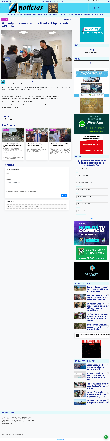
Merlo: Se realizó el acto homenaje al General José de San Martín (35, 144)
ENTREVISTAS (27, 15)
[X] (94, 1)
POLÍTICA (34, 15)
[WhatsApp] (91, 1)
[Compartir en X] (8, 119)
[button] (89, 1)
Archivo (71, 15)
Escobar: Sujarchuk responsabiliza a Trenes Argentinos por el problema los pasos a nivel (13, 145)
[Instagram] (99, 1)
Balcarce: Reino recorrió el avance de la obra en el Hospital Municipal (59, 144)
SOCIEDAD (20, 15)
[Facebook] (97, 1)
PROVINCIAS (55, 15)
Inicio (7, 15)
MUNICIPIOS (47, 15)
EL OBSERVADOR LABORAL (97, 15)
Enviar (64, 195)
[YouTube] (104, 1)
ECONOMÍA (40, 15)
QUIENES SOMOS (85, 15)
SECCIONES (64, 15)
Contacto (77, 15)
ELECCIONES (13, 15)
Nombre (7, 173)
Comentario (8, 179)
